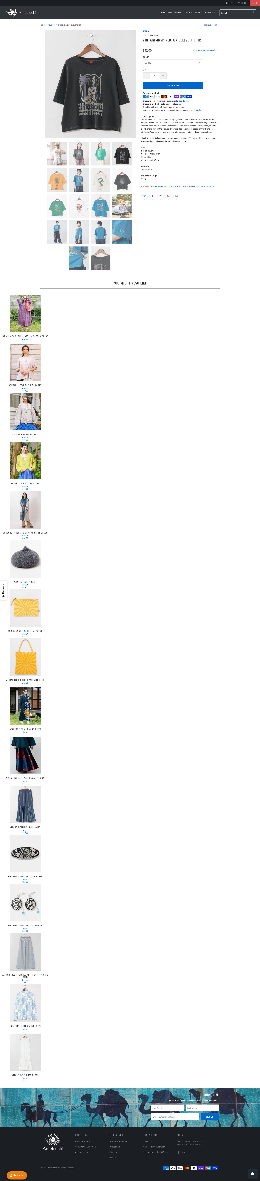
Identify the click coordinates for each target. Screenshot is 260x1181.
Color (146, 57)
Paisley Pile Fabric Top (25, 411)
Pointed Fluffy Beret (25, 559)
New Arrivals (176, 186)
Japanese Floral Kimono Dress (25, 706)
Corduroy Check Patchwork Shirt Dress (25, 510)
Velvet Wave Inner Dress (25, 1052)
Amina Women (164, 186)
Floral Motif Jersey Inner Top (25, 1003)
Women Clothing (196, 186)
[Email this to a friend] (176, 196)
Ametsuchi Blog (82, 1152)
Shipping (113, 1152)
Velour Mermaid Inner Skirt (25, 804)
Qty (145, 70)
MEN (188, 12)
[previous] (46, 84)
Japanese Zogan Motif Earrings (25, 902)
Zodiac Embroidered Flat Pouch (25, 608)
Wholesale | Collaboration (154, 1147)
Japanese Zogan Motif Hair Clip (25, 853)
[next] (134, 84)
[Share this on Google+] (168, 196)
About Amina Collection (85, 1147)
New (170, 12)
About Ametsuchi (82, 1141)
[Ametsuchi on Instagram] (184, 1153)
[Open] (253, 1174)
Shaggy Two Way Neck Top (25, 460)
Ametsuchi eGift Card (118, 1141)
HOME (197, 12)
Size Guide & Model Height (205, 50)
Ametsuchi (52, 1168)
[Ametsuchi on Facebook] (179, 1153)
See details (183, 101)
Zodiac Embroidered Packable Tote (25, 657)
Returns (112, 1158)
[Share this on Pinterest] (160, 196)
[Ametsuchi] (21, 12)
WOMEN (177, 12)
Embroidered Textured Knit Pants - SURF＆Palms (25, 952)
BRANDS (209, 12)
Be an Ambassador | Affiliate (155, 1152)
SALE (163, 12)
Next (215, 25)
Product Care (114, 1147)
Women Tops (208, 186)
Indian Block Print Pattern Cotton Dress (25, 313)
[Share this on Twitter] (144, 196)
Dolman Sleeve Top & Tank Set (25, 362)
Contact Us (147, 1141)
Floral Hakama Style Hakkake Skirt (25, 755)
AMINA (146, 31)
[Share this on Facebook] (152, 196)
